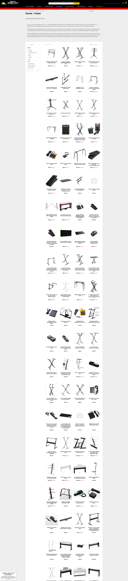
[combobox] (61, 3)
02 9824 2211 (70, 1)
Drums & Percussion (70, 6)
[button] (125, 3)
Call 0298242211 (111, 3)
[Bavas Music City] (10, 2)
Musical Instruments (81, 6)
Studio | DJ (39, 6)
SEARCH (76, 3)
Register (119, 3)
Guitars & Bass (59, 6)
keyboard (46, 24)
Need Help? (106, 3)
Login (116, 3)
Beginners (91, 6)
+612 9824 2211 (75, 1)
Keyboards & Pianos (49, 6)
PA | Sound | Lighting (30, 6)
